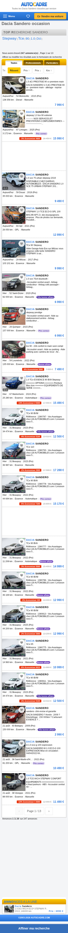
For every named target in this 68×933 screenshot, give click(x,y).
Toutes (14, 63)
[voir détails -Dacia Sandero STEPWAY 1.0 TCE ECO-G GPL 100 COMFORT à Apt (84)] (13, 215)
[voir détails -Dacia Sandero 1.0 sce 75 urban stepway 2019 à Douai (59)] (13, 181)
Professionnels (33, 63)
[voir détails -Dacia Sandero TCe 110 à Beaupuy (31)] (13, 450)
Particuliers (52, 63)
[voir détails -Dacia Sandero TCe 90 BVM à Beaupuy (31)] (13, 417)
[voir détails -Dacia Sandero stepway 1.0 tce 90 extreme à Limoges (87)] (13, 119)
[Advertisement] (33, 147)
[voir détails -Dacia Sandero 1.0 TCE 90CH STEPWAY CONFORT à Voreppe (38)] (13, 782)
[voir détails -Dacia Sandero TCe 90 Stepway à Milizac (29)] (13, 249)
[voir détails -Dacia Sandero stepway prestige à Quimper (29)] (13, 316)
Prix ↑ (27, 70)
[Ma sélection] (28, 16)
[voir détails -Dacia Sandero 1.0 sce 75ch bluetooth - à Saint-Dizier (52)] (13, 282)
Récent (14, 70)
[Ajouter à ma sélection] (21, 80)
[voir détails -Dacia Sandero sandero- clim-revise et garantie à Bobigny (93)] (13, 715)
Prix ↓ (38, 70)
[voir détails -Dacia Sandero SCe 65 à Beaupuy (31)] (13, 647)
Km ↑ (49, 70)
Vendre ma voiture (52, 16)
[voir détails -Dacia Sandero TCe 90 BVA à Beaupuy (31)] (13, 484)
